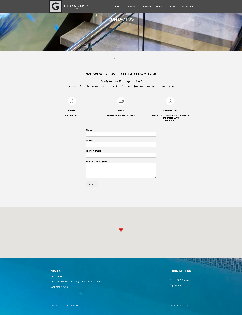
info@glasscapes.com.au (121, 115)
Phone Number (93, 151)
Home (113, 24)
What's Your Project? (97, 161)
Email (89, 140)
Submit (91, 184)
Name (90, 130)
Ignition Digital (185, 305)
